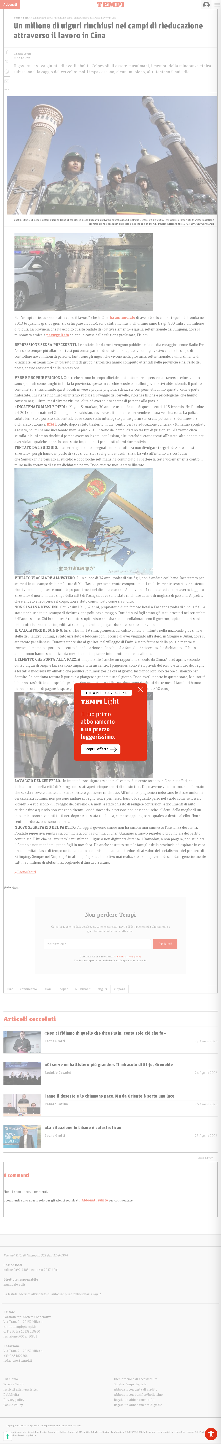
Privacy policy (13, 1400)
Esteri (26, 17)
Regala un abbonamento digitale (138, 1405)
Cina (10, 989)
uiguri (102, 989)
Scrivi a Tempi (13, 1384)
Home (17, 17)
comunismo (28, 989)
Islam (48, 989)
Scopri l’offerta (96, 749)
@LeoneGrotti (25, 872)
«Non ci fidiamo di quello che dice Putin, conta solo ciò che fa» (105, 1033)
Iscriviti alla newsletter (20, 1389)
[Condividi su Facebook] (7, 52)
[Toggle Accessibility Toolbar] (211, 1434)
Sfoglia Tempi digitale (130, 1384)
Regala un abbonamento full (135, 1400)
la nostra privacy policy (127, 956)
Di (22, 54)
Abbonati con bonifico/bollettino (138, 1394)
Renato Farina (56, 1104)
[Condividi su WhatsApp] (7, 72)
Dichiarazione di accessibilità (136, 1379)
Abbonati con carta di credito (135, 1389)
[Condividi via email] (7, 81)
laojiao (63, 989)
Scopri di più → (205, 1157)
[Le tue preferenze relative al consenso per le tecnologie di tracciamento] (7, 1436)
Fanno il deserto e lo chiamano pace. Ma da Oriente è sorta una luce (109, 1096)
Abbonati (10, 4)
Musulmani (83, 989)
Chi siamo (10, 1379)
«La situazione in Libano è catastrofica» (83, 1128)
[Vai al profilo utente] (206, 4)
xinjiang (119, 989)
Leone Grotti (54, 1041)
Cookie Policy (13, 1405)
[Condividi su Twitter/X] (7, 62)
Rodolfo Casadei (57, 1072)
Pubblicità (11, 1394)
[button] (7, 89)
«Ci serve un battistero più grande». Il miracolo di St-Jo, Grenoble (108, 1065)
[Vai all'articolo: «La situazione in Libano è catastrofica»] (22, 1136)
